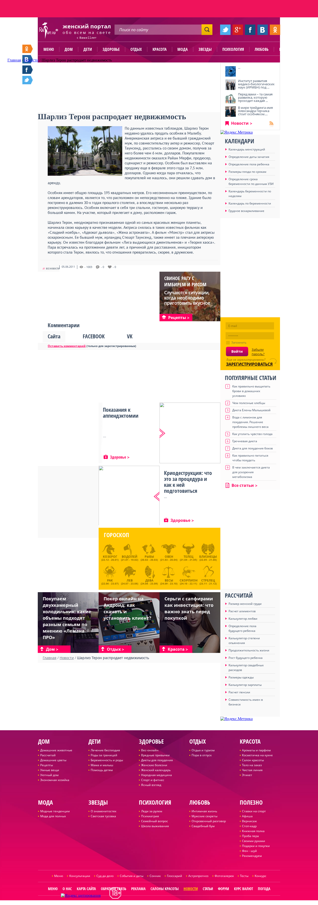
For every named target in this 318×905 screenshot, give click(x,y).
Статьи (208, 888)
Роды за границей (104, 755)
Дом (69, 49)
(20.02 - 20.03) (149, 558)
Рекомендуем (252, 856)
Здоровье (111, 49)
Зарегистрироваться (249, 364)
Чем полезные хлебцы (248, 403)
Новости (240, 123)
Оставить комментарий (67, 346)
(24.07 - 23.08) (129, 581)
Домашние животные (56, 750)
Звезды (205, 49)
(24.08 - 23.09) (149, 581)
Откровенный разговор (209, 821)
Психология (233, 49)
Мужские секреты (204, 816)
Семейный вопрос (154, 821)
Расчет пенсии (239, 692)
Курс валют (243, 888)
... (239, 67)
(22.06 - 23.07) (110, 581)
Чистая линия (252, 770)
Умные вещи (49, 770)
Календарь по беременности (250, 203)
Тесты (244, 876)
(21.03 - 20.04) (168, 558)
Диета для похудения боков (252, 448)
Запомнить (238, 342)
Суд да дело (105, 876)
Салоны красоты (165, 888)
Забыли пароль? (258, 351)
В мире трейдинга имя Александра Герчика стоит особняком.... (255, 110)
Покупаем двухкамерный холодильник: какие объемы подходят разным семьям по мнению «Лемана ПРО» (67, 618)
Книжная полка (253, 831)
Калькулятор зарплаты (245, 685)
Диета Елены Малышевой (251, 410)
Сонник (155, 876)
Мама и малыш (102, 765)
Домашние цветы (53, 760)
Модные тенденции (55, 811)
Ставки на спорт (254, 811)
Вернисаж (249, 821)
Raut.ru (143, 903)
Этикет (247, 775)
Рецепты (46, 765)
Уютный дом (49, 775)
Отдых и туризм (203, 750)
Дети (87, 49)
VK (129, 336)
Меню (48, 49)
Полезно (287, 49)
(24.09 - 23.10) (168, 581)
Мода (182, 49)
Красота (160, 49)
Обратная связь (113, 888)
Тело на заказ (252, 765)
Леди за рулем (151, 811)
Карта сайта (86, 888)
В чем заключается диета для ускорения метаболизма (251, 472)
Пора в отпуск (202, 755)
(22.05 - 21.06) (208, 558)
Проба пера (250, 836)
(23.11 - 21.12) (208, 581)
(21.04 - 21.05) (188, 558)
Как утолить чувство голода (252, 434)
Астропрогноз (198, 876)
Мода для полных (53, 816)
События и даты (131, 876)
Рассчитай (48, 755)
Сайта (54, 336)
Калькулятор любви (243, 618)
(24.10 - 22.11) (189, 581)
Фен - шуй (249, 851)
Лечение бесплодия (105, 750)
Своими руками (253, 841)
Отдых (136, 49)
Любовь (262, 49)
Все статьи (243, 485)
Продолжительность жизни (249, 650)
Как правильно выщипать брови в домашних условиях (251, 391)
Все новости (52, 268)
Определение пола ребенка (249, 164)
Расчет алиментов (242, 611)
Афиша (247, 816)
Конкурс (260, 876)
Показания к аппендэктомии (120, 412)
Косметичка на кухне (257, 755)
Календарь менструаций (247, 149)
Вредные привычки (155, 755)
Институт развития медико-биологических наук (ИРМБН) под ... (256, 84)
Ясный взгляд (151, 785)
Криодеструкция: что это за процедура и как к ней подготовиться (188, 481)
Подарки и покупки (256, 846)
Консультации (79, 876)
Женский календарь (156, 770)
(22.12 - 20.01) (110, 558)
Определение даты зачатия (249, 157)
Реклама (138, 888)
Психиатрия (150, 816)
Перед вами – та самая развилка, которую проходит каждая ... (255, 97)
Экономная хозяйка (54, 780)
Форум (223, 888)
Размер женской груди (245, 604)
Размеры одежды (241, 677)
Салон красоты (253, 760)
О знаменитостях (103, 811)
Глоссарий (174, 876)
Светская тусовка (103, 816)
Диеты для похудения (157, 760)
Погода (264, 888)
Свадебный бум (203, 826)
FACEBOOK (94, 336)
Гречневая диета (244, 441)
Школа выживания (155, 826)
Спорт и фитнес (152, 780)
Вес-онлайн (150, 750)
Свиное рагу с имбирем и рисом (185, 281)
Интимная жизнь (204, 811)
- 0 (102, 267)
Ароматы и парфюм (256, 750)
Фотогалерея (224, 876)
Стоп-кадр (249, 826)
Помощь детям (102, 770)
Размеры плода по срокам (247, 172)
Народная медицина (156, 775)
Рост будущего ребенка (246, 658)
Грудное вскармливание (246, 211)
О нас (67, 888)
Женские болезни (154, 765)
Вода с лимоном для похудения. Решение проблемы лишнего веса (250, 422)
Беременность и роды (107, 760)
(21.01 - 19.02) (129, 558)
